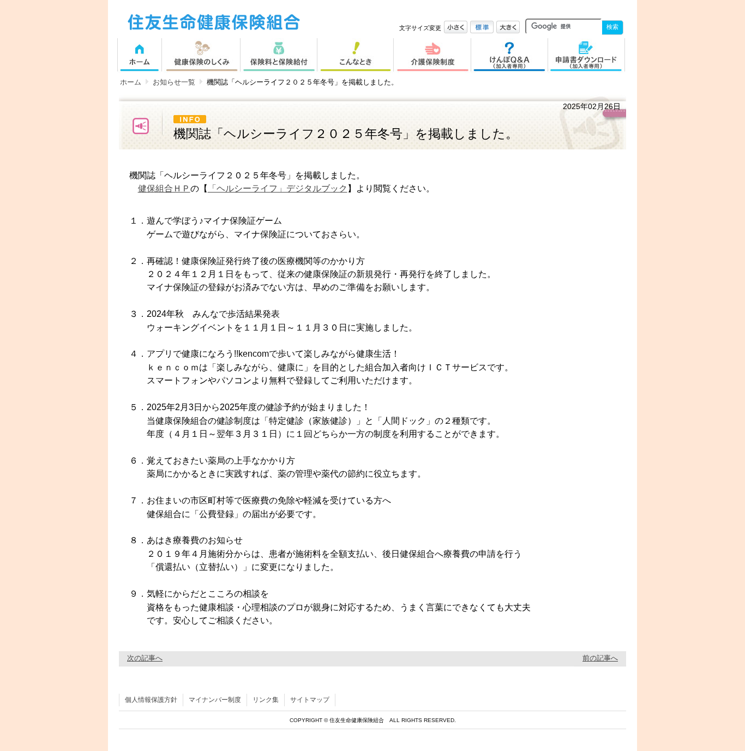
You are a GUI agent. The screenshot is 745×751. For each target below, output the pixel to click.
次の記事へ (145, 658)
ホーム (130, 82)
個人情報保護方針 (151, 700)
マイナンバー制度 (215, 700)
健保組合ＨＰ (164, 188)
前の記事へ (600, 658)
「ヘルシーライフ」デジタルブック (277, 188)
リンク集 (266, 700)
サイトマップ (309, 700)
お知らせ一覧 (174, 82)
